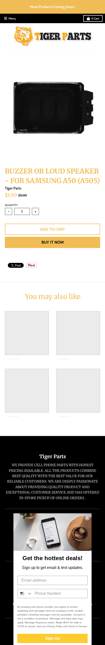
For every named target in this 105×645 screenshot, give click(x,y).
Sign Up (52, 638)
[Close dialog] (87, 517)
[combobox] (25, 593)
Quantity (11, 205)
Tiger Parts (13, 188)
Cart (95, 18)
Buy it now (53, 242)
